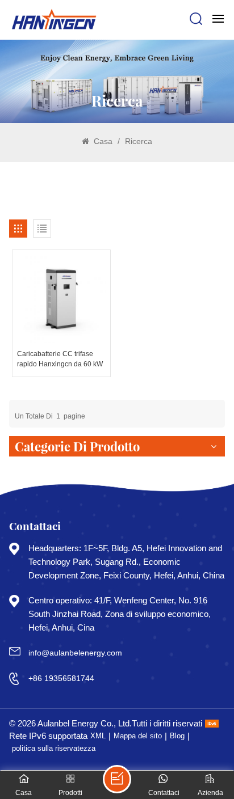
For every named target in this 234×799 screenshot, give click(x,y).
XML (98, 736)
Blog (177, 736)
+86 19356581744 (61, 678)
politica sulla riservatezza (53, 748)
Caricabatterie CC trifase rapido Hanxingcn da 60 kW (60, 359)
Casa (101, 141)
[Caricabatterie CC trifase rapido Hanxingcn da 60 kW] (61, 299)
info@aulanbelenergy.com (75, 652)
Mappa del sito (138, 736)
